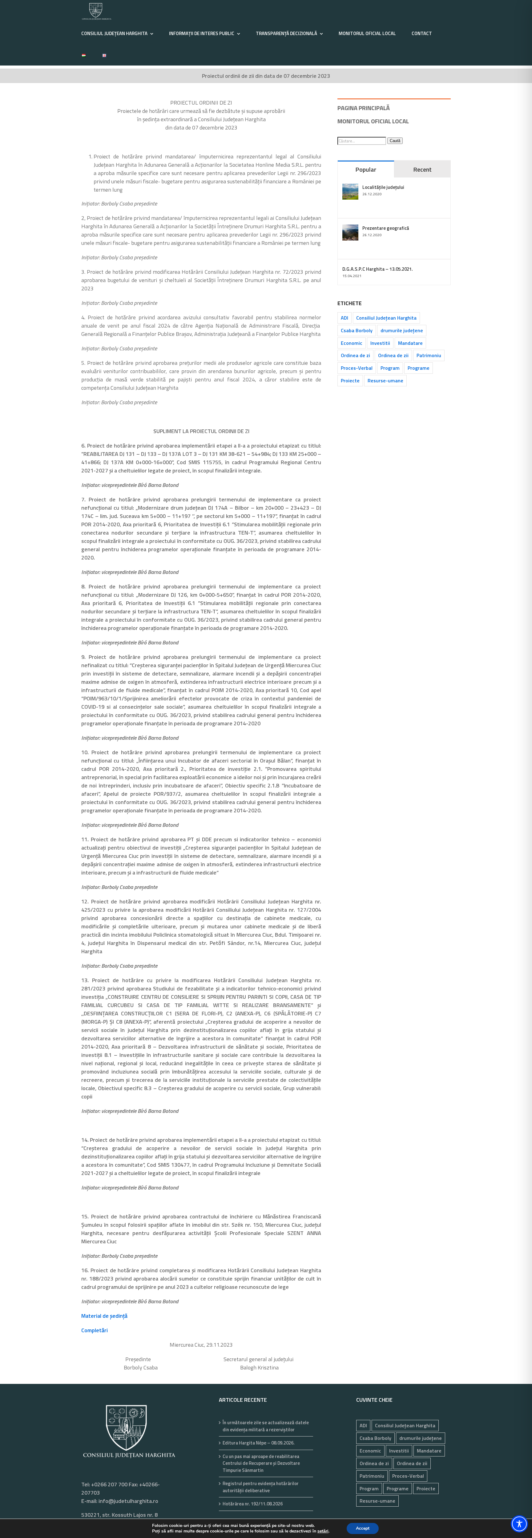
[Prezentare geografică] (350, 229)
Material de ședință (104, 1316)
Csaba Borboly (357, 330)
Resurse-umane (385, 380)
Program (390, 368)
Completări (94, 1330)
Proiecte (350, 380)
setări (322, 1531)
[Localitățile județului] (350, 188)
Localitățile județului (383, 187)
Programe (418, 368)
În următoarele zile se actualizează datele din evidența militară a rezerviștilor (266, 1426)
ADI (344, 317)
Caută (395, 140)
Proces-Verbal (357, 368)
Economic (351, 343)
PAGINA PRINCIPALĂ (363, 108)
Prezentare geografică (385, 228)
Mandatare (410, 343)
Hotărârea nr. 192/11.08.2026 (253, 1503)
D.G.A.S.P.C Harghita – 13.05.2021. (377, 269)
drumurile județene (402, 330)
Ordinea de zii (393, 355)
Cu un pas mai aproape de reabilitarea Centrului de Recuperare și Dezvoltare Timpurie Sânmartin (261, 1463)
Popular (365, 169)
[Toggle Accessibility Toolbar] (519, 1524)
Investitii (380, 343)
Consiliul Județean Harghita (386, 317)
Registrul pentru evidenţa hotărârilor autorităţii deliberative (261, 1487)
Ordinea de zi (355, 355)
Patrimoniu (429, 355)
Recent (422, 169)
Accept (362, 1528)
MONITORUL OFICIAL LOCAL (373, 121)
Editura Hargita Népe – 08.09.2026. (259, 1443)
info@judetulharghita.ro (128, 1501)
